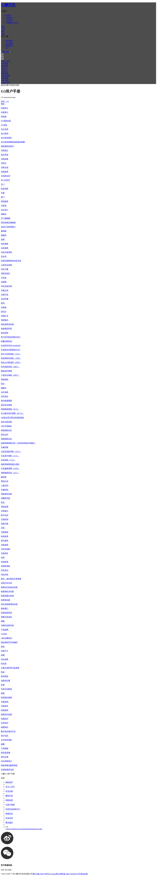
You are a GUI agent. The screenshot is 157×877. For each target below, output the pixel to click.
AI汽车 (8, 15)
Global (12, 829)
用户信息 (4, 736)
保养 (3, 557)
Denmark (24, 829)
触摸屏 (3, 477)
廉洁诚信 (9, 822)
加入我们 (9, 43)
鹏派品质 (4, 73)
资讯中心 (4, 68)
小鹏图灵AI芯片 (12, 22)
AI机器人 (9, 18)
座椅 (3, 239)
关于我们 (9, 41)
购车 (3, 32)
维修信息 (9, 814)
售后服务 (4, 66)
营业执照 (84, 874)
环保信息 (9, 818)
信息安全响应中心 (13, 809)
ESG (7, 48)
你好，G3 (5, 101)
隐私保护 (9, 782)
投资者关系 (5, 83)
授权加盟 (9, 45)
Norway (18, 829)
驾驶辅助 (4, 379)
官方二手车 (5, 61)
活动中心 (4, 71)
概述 (3, 104)
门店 (3, 29)
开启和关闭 (5, 176)
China (8, 829)
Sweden (39, 829)
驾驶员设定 (5, 273)
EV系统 (4, 125)
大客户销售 (5, 75)
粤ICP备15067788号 (41, 874)
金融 (3, 34)
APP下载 (4, 80)
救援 (3, 693)
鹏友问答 (9, 796)
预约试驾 (5, 52)
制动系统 (4, 333)
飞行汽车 (9, 20)
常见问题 (9, 791)
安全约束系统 (6, 252)
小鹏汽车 (8, 5)
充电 (3, 27)
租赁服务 (4, 63)
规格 (3, 621)
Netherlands (32, 829)
